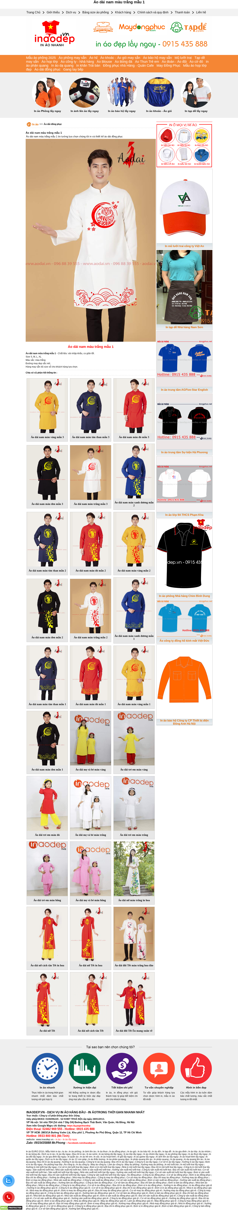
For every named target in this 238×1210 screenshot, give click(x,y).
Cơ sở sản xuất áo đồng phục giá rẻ (51, 1198)
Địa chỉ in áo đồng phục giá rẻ (138, 1188)
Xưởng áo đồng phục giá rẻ (183, 1198)
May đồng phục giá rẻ (165, 1201)
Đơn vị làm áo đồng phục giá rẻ (165, 1193)
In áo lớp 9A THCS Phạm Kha (184, 514)
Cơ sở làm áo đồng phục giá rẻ (132, 1193)
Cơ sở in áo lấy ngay (169, 1162)
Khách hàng (123, 12)
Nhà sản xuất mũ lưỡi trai (68, 1169)
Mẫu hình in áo (53, 1151)
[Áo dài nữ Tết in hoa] (90, 933)
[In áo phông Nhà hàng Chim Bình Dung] (184, 555)
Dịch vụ (71, 12)
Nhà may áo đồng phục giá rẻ (45, 1190)
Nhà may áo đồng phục (84, 1177)
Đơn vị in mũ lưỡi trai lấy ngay (105, 1167)
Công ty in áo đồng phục (73, 1185)
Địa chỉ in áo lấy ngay (123, 1162)
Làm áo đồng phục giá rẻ (140, 1201)
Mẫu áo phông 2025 (41, 58)
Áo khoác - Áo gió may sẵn (120, 58)
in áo (58, 1139)
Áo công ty (69, 1164)
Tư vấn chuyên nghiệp (159, 1087)
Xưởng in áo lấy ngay (193, 1162)
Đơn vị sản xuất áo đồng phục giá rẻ (118, 1195)
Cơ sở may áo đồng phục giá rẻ (146, 1190)
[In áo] (119, 54)
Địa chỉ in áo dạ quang (48, 1162)
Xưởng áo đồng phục (60, 1177)
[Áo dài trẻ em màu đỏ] (47, 802)
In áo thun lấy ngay (198, 1154)
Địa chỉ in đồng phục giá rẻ (118, 1206)
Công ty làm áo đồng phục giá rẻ (64, 1193)
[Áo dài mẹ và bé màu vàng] (90, 737)
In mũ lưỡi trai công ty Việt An (184, 246)
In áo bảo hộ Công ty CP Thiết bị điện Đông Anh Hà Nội (184, 722)
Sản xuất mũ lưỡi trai (43, 1169)
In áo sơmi (92, 1154)
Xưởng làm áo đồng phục (71, 1182)
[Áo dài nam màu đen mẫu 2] (47, 605)
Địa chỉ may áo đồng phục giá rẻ (111, 1190)
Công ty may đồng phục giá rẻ (193, 1201)
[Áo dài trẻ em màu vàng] (134, 737)
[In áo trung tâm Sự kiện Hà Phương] (184, 420)
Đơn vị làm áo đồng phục (181, 1182)
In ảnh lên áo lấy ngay (85, 111)
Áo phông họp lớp (53, 1164)
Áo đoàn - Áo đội (174, 61)
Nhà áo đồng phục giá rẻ (86, 1201)
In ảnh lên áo (89, 1151)
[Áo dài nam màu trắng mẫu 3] (90, 472)
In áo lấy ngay (70, 1139)
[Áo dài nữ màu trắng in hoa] (134, 868)
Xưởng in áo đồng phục (176, 1185)
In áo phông (75, 1151)
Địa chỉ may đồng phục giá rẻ (71, 1203)
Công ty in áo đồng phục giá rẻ (74, 1188)
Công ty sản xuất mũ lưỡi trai (156, 1169)
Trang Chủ (33, 12)
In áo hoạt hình (108, 1156)
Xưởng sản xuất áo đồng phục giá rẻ (89, 1198)
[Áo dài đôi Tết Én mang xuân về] (134, 998)
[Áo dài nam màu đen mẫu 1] (47, 737)
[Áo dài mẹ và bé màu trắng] (90, 802)
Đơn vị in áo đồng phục (150, 1185)
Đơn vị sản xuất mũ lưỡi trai (96, 1169)
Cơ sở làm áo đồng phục (126, 1182)
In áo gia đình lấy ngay (54, 1156)
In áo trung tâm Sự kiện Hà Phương (184, 452)
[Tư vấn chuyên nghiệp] (159, 1083)
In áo (35, 124)
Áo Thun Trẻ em (147, 61)
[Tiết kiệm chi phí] (122, 1083)
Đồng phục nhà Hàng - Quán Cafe (128, 65)
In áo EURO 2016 (35, 1151)
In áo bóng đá (33, 1154)
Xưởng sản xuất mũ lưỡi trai (126, 1169)
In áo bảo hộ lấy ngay (122, 111)
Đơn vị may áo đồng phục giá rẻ (77, 1190)
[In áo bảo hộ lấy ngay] (122, 107)
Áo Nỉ (93, 58)
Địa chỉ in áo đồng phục (125, 1185)
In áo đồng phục (117, 1151)
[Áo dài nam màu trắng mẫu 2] (90, 605)
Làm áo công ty (115, 1164)
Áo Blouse (104, 61)
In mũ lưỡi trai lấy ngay (191, 1164)
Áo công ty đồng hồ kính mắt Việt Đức (184, 640)
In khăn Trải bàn (88, 65)
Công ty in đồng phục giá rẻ (89, 1206)
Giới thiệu (53, 12)
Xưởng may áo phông (152, 1164)
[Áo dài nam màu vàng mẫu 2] (134, 538)
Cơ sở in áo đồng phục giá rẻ (106, 1188)
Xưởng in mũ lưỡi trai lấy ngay (41, 1167)
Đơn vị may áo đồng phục (39, 1180)
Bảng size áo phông (95, 12)
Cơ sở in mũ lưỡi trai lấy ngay (73, 1167)
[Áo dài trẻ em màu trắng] (134, 802)
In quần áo (73, 1156)
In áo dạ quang (62, 65)
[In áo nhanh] (47, 1083)
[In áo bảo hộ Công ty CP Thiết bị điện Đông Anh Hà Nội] (184, 681)
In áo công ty (82, 1164)
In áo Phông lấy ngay (47, 111)
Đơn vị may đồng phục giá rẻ (102, 1203)
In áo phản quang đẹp (118, 1159)
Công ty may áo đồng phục (111, 1177)
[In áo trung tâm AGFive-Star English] (184, 358)
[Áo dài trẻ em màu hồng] (47, 868)
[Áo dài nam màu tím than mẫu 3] (90, 405)
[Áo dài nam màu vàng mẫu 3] (47, 405)
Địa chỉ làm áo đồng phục (154, 1182)
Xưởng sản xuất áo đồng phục (195, 1180)
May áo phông (132, 1164)
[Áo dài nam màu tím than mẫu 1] (47, 672)
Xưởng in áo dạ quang (73, 1162)
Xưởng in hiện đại (84, 1087)
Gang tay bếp (73, 69)
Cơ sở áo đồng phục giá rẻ (154, 1198)
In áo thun (103, 1151)
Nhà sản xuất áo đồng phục (68, 1180)
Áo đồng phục (134, 1175)
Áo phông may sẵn (72, 58)
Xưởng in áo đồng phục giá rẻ (42, 1188)
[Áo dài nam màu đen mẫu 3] (47, 472)
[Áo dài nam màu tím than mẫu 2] (47, 538)
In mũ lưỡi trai (172, 1164)
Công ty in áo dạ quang (98, 1162)
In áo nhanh (47, 1087)
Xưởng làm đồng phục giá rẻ (83, 1208)
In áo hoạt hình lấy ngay (192, 1156)
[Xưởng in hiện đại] (84, 1083)
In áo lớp (192, 1151)
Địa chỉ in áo (78, 1154)
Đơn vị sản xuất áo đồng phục (163, 1180)
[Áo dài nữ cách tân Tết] (90, 998)
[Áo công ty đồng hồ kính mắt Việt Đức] (184, 618)
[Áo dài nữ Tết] (47, 998)
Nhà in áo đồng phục (49, 1185)
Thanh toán (182, 12)
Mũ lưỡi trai (183, 58)
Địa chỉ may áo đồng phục (167, 1177)
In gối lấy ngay (125, 1156)
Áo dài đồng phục (47, 69)
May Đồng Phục (168, 65)
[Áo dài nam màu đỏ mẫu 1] (90, 672)
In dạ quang (176, 1159)
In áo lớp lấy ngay (133, 1154)
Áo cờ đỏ (196, 61)
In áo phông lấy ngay (176, 1154)
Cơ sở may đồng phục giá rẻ (40, 1203)
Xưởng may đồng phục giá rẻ (133, 1203)
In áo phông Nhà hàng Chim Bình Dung (184, 595)
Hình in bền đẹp (196, 1087)
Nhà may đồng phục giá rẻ (163, 1203)
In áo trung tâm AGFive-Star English (184, 389)
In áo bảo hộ (144, 1151)
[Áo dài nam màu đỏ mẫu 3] (134, 405)
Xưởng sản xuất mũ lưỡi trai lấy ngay (135, 1172)
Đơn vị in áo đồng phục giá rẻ (170, 1188)
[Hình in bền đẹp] (196, 1083)
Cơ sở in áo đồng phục (99, 1185)
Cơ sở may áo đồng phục (139, 1177)
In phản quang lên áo (141, 1159)
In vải (96, 1156)
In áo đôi (156, 1151)
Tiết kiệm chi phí (121, 1087)
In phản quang (161, 1159)
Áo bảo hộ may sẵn (157, 58)
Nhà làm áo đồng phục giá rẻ (48, 1195)
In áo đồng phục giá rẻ (200, 1185)
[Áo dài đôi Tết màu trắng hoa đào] (134, 933)
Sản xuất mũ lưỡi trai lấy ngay (63, 1172)
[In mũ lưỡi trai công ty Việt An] (184, 205)
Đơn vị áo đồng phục (200, 1175)
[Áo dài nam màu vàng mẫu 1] (134, 672)
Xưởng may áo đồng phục (195, 1177)
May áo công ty (98, 1164)
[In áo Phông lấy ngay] (47, 107)
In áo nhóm (204, 1151)
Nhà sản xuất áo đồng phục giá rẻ (82, 1195)
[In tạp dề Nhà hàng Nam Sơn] (184, 286)
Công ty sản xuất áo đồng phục (99, 1180)
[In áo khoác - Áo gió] (159, 107)
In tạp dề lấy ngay (196, 111)
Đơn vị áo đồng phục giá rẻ (58, 1201)
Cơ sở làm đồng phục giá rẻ (53, 1208)
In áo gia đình (180, 1151)
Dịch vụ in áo (48, 1154)
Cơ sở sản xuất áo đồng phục (131, 1180)
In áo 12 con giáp (78, 1159)
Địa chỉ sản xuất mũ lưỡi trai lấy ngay (67, 1175)
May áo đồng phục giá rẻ (113, 1201)
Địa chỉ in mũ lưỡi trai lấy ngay (167, 1167)
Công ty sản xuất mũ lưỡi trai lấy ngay (106, 1175)
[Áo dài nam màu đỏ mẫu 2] (90, 538)
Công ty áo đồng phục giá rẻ (124, 1198)
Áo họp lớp (49, 61)
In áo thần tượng (96, 1159)
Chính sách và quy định (152, 12)
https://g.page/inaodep (78, 1125)
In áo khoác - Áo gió (159, 111)
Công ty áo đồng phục (154, 1175)
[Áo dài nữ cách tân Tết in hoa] (47, 933)
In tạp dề (167, 1151)
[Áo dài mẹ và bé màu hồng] (90, 868)
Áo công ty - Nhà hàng (77, 61)
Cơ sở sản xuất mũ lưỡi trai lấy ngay (173, 1172)
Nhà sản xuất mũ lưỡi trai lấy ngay (97, 1172)
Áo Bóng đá (123, 61)
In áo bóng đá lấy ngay (110, 1154)
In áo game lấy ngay (144, 1156)
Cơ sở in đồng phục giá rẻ (60, 1206)
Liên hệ (201, 12)
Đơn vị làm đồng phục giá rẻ (176, 1206)
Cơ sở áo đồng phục (177, 1175)
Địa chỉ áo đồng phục (37, 1177)
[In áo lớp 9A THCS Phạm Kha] (184, 483)
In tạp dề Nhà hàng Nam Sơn (184, 327)
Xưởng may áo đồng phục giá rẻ (179, 1190)
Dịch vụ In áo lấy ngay (56, 1159)
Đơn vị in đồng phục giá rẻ (147, 1206)
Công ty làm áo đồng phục (99, 1182)
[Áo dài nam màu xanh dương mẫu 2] (134, 470)
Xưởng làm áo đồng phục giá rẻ (99, 1193)
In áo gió (131, 1151)
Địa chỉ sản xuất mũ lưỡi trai (187, 1169)
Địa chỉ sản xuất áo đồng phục (41, 1182)
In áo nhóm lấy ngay (153, 1154)
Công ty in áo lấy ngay (146, 1162)
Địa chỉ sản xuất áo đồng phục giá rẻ (157, 1195)
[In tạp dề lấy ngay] (196, 107)
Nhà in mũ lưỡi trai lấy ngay (136, 1167)
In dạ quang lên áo (193, 1159)
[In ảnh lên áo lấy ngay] (84, 107)
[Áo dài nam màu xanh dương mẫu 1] (134, 604)
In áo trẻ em (86, 1156)
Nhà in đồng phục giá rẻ (190, 1203)
